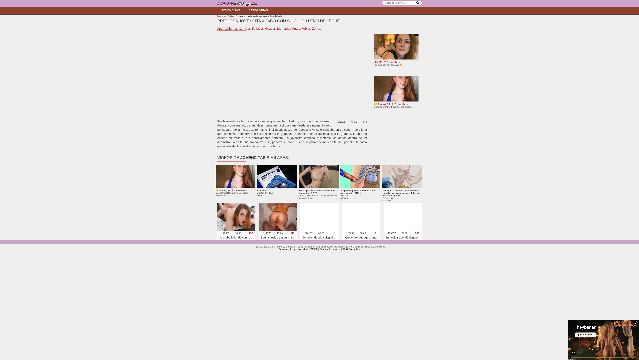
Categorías (258, 10)
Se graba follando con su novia (238, 237)
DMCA (313, 249)
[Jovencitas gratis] (239, 3)
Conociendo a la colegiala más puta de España (331, 237)
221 (365, 122)
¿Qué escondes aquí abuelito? (362, 237)
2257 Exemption (352, 249)
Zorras (316, 28)
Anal (220, 28)
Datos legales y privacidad (293, 249)
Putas (296, 28)
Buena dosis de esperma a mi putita (283, 237)
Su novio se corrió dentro (402, 237)
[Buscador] (417, 3)
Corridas (245, 28)
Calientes (231, 28)
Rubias (231, 16)
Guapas (270, 28)
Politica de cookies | (331, 249)
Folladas (258, 28)
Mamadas (284, 28)
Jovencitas (230, 10)
